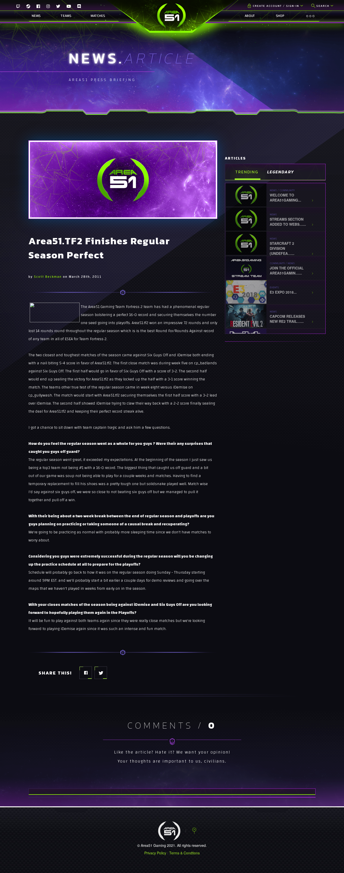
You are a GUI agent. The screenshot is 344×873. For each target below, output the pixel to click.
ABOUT (250, 15)
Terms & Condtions (184, 852)
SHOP (280, 15)
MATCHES (95, 15)
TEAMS (66, 15)
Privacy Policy (155, 852)
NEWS (36, 15)
